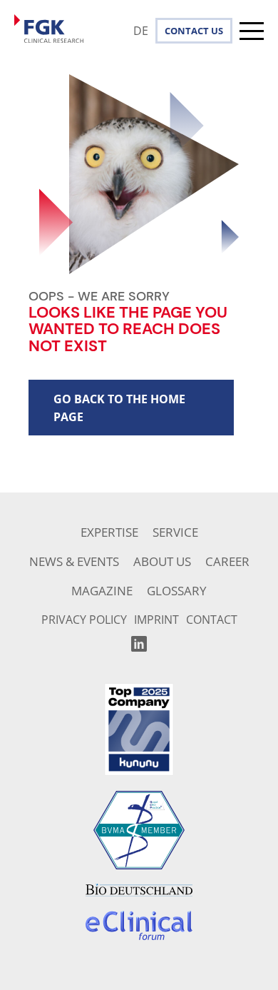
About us (162, 561)
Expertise (109, 532)
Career (227, 561)
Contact (187, 30)
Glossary (177, 590)
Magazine (102, 590)
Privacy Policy (84, 619)
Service (175, 532)
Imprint (156, 619)
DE (140, 31)
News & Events (74, 561)
